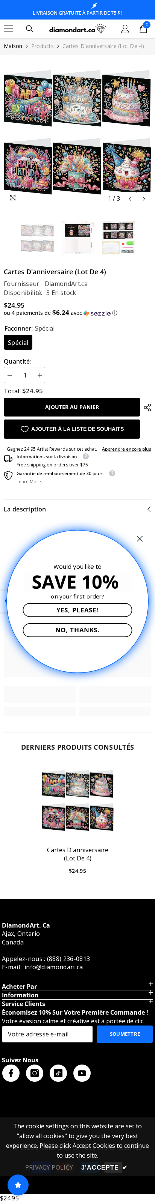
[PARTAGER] (145, 407)
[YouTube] (82, 1073)
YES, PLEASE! (77, 610)
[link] (40, 694)
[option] (77, 132)
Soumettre (125, 1033)
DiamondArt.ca (66, 284)
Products (42, 46)
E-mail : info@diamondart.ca (42, 967)
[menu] (8, 28)
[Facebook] (11, 1073)
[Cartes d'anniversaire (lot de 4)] (78, 800)
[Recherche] (29, 28)
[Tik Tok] (58, 1073)
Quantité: (18, 361)
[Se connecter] (125, 29)
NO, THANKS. (77, 630)
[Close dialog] (140, 538)
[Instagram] (35, 1073)
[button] (130, 198)
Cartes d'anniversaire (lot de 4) (77, 854)
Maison (13, 46)
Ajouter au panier (72, 407)
